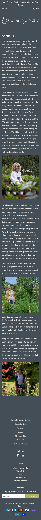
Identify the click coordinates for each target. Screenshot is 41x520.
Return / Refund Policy (21, 468)
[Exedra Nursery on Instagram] (23, 456)
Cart (37, 9)
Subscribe (32, 496)
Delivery (20, 474)
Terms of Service (20, 478)
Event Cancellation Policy (20, 481)
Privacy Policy (20, 471)
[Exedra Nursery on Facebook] (18, 456)
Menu (6, 9)
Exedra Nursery (22, 503)
